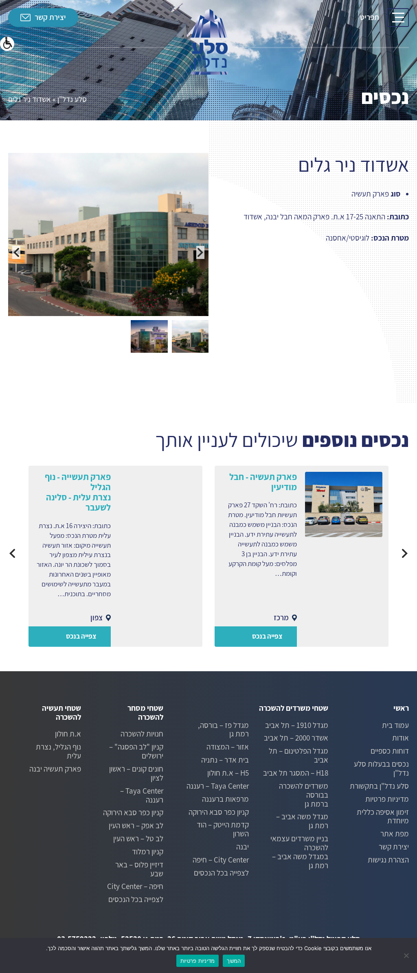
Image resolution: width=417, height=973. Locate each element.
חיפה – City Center (135, 886)
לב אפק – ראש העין (136, 825)
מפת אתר (394, 833)
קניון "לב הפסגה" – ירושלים (136, 752)
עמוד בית (395, 725)
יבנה (242, 847)
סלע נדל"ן (72, 99)
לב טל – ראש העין (138, 838)
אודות (400, 738)
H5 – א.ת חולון (228, 773)
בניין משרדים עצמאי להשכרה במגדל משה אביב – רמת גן (299, 852)
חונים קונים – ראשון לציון (136, 774)
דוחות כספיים (390, 751)
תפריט (369, 17)
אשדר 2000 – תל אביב (296, 738)
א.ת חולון (68, 734)
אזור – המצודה (227, 747)
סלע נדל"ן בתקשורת (379, 786)
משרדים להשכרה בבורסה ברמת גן (303, 795)
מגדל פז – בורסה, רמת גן (223, 730)
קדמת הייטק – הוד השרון (223, 829)
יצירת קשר (50, 17)
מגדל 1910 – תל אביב (296, 725)
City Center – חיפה (221, 860)
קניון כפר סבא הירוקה (219, 812)
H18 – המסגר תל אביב (295, 773)
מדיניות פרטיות (387, 799)
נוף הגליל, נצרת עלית (58, 752)
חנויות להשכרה (142, 734)
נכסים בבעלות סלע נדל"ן (381, 769)
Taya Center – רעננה (218, 786)
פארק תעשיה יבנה (55, 769)
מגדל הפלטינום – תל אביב (298, 756)
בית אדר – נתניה (225, 760)
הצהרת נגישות (388, 860)
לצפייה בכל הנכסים (221, 873)
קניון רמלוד (147, 851)
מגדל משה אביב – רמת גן (302, 821)
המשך (234, 961)
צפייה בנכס (267, 636)
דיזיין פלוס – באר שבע (139, 869)
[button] (7, 44)
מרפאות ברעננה (225, 799)
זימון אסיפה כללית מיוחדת (383, 817)
